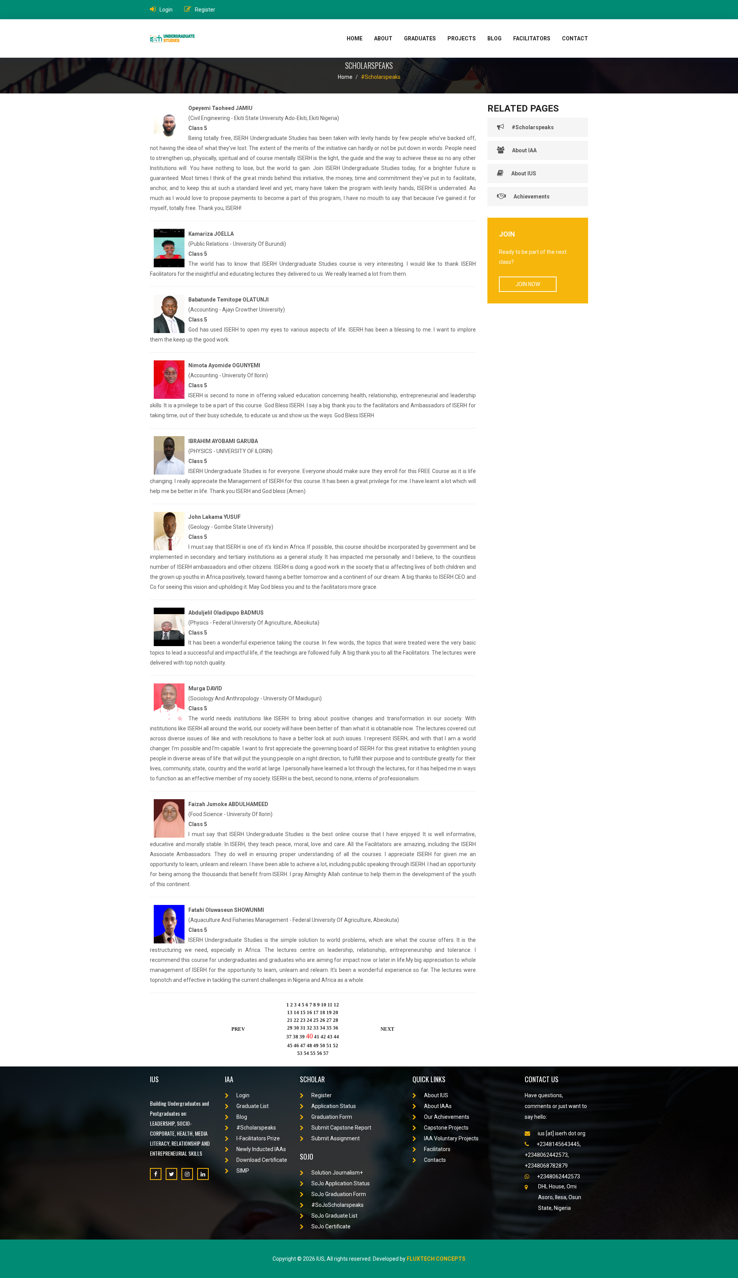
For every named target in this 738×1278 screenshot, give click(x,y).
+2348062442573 (558, 1176)
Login (166, 10)
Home (354, 38)
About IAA (524, 150)
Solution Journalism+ (337, 1173)
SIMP (242, 1171)
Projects (461, 38)
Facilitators (531, 38)
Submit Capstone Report (341, 1128)
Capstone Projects (446, 1128)
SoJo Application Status (340, 1183)
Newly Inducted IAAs (261, 1149)
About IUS (523, 173)
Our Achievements (446, 1117)
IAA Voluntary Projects (451, 1138)
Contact (575, 38)
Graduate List (252, 1106)
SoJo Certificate (331, 1226)
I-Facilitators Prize (258, 1138)
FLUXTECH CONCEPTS (436, 1259)
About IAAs (438, 1106)
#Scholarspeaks (381, 77)
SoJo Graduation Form (338, 1194)
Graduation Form (331, 1117)
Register (205, 10)
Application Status (333, 1106)
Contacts (435, 1160)
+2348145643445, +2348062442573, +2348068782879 (553, 1155)
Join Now (527, 284)
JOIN (507, 234)
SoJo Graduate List (334, 1216)
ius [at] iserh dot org (561, 1133)
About (383, 38)
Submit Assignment (335, 1138)
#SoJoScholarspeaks (337, 1205)
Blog (494, 38)
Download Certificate (261, 1160)
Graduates (420, 38)
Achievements (532, 196)
